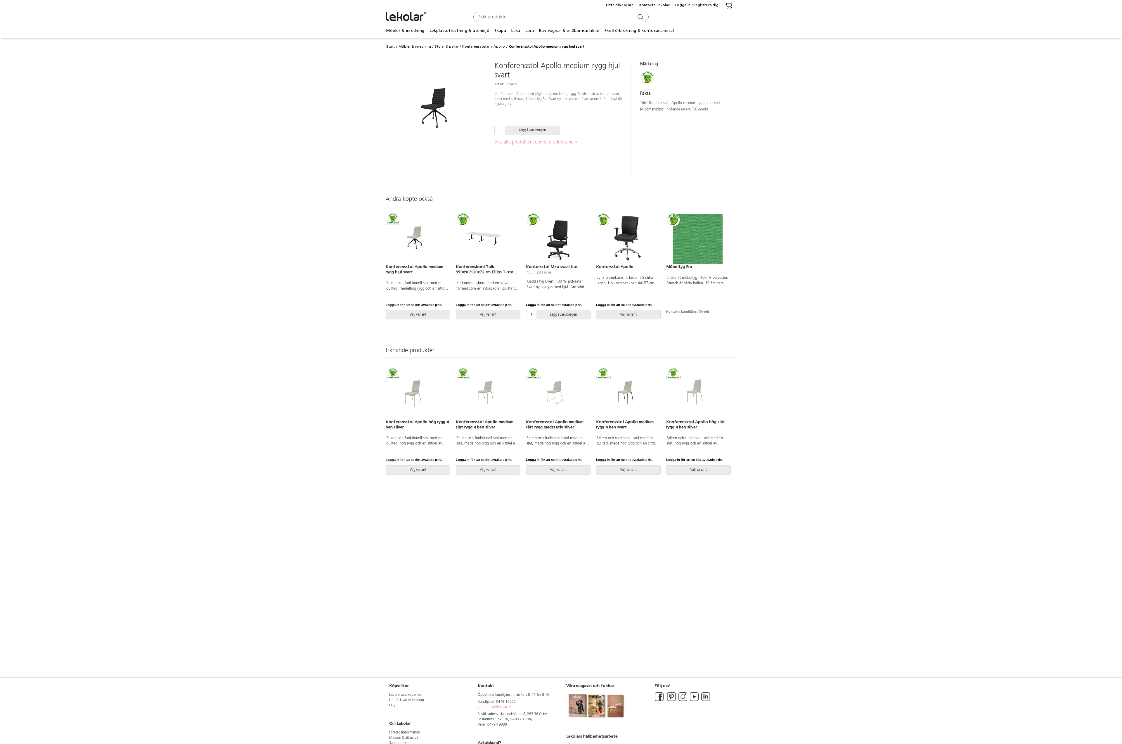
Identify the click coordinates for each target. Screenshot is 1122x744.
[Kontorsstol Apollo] (627, 239)
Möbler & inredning (415, 46)
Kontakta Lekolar (654, 5)
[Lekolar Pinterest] (671, 700)
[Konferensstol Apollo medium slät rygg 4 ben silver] (487, 394)
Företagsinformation (404, 732)
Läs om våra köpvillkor (406, 695)
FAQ (392, 705)
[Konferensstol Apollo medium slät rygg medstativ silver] (557, 394)
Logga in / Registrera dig (696, 5)
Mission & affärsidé (403, 738)
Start (390, 46)
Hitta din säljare (620, 5)
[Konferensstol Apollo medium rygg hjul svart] (417, 239)
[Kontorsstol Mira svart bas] (557, 239)
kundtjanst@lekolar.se (494, 707)
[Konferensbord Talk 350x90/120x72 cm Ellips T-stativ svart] (487, 239)
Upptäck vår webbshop (406, 700)
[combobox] (560, 17)
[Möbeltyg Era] (697, 239)
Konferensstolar (476, 46)
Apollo (499, 46)
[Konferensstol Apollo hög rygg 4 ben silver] (417, 394)
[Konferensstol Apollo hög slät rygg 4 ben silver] (697, 394)
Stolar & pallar (447, 46)
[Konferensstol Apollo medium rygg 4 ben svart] (627, 394)
